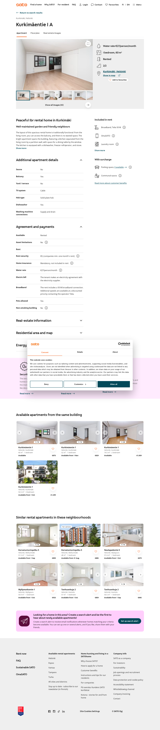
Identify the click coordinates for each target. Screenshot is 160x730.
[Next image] (88, 105)
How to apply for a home (92, 666)
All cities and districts (57, 681)
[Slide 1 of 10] (23, 95)
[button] (124, 127)
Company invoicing (121, 694)
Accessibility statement (123, 684)
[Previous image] (19, 432)
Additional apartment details (37, 160)
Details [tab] (80, 352)
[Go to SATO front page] (21, 5)
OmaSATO (21, 674)
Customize (78, 384)
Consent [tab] (44, 352)
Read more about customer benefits (111, 183)
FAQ (18, 660)
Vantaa (51, 667)
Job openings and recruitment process (126, 673)
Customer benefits (89, 670)
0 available (119, 167)
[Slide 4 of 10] (65, 95)
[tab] (22, 33)
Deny (46, 384)
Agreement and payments (35, 227)
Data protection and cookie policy (128, 680)
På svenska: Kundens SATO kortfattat (93, 688)
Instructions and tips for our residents (93, 676)
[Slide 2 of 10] (37, 95)
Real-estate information (33, 320)
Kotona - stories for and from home (94, 696)
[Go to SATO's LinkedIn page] (63, 711)
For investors (119, 663)
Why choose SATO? (89, 661)
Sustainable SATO (25, 667)
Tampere (52, 672)
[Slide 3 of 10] (51, 95)
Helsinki (51, 658)
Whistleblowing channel (123, 689)
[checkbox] (53, 449)
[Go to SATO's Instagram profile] (54, 711)
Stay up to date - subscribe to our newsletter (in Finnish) (63, 688)
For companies (87, 682)
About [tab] (115, 352)
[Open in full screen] (88, 44)
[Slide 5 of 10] (79, 95)
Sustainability (119, 667)
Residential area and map (34, 333)
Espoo (51, 663)
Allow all (113, 384)
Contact (116, 698)
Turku (51, 677)
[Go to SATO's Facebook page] (49, 711)
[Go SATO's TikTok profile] (58, 711)
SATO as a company (122, 658)
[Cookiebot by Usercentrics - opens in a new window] (120, 344)
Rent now (21, 653)
